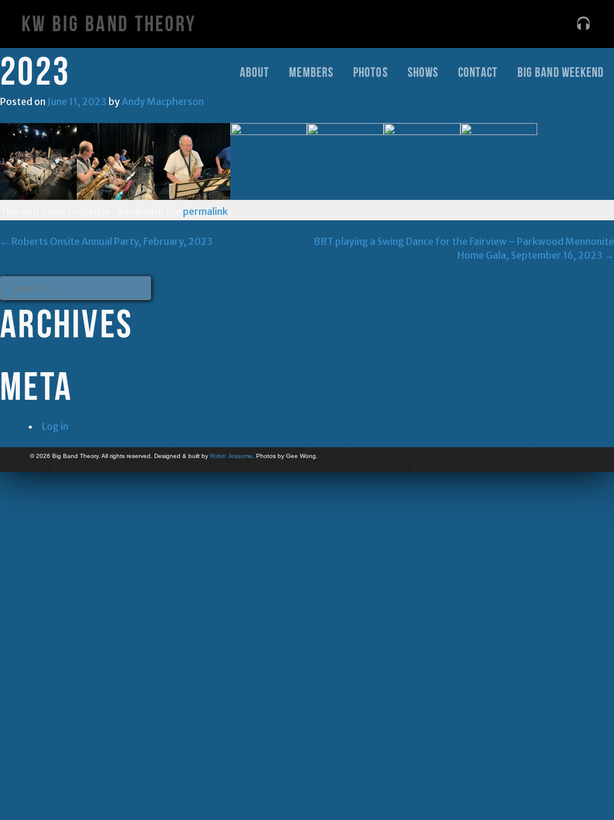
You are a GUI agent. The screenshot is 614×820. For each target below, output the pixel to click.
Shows (423, 72)
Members (311, 72)
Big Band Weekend (560, 72)
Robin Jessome (231, 456)
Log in (55, 426)
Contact (478, 72)
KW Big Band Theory (109, 23)
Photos (370, 72)
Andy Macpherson (163, 101)
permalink (205, 211)
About (255, 72)
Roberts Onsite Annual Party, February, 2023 (106, 241)
